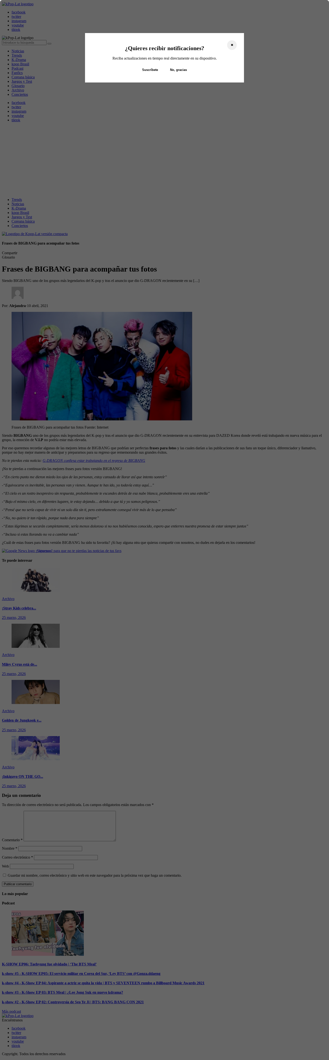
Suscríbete (150, 70)
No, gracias (178, 70)
